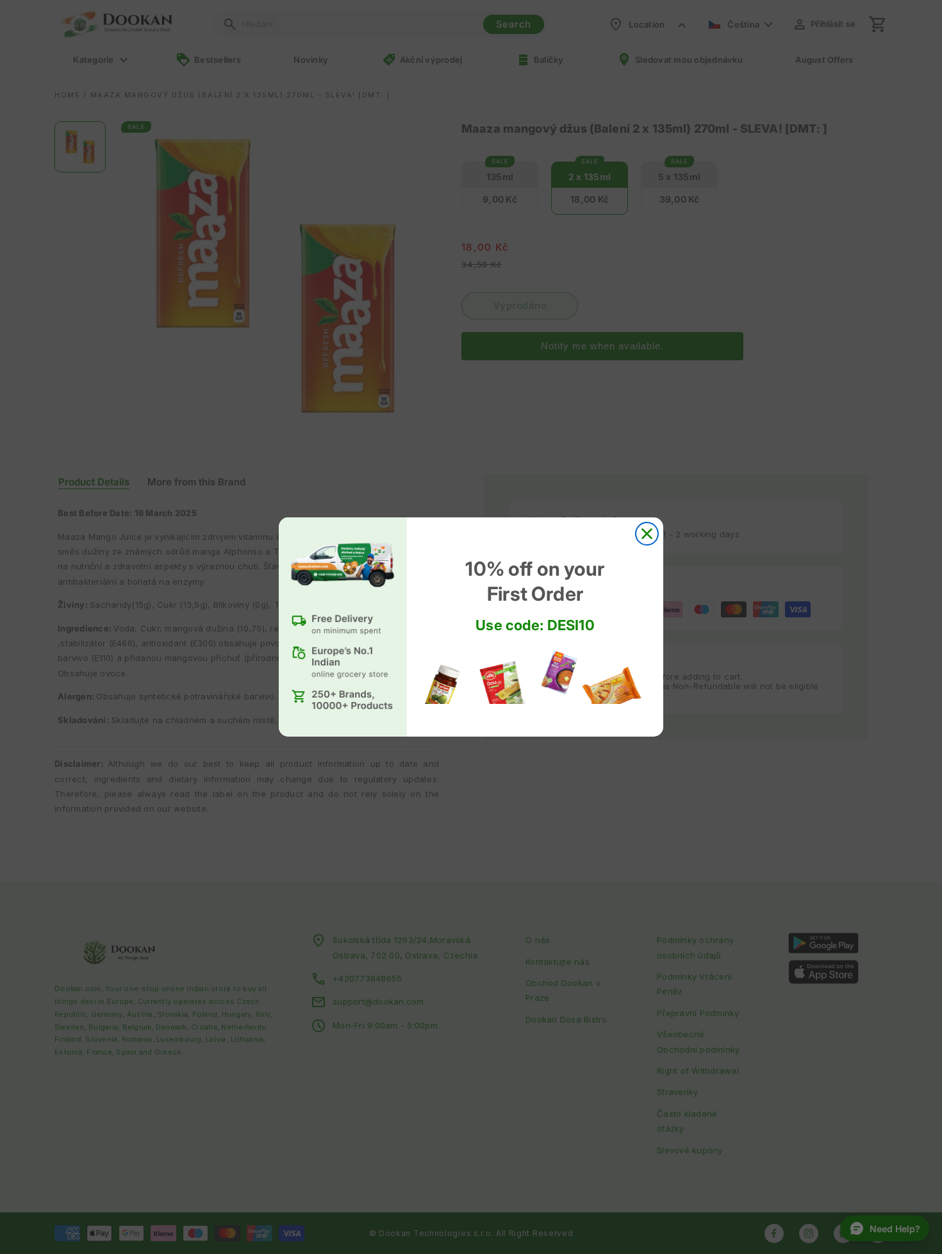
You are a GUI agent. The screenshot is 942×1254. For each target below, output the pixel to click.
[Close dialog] (647, 533)
